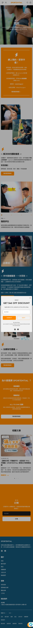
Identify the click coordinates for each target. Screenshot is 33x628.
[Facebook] (18, 329)
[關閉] (30, 298)
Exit (23, 317)
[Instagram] (15, 329)
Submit (9, 317)
